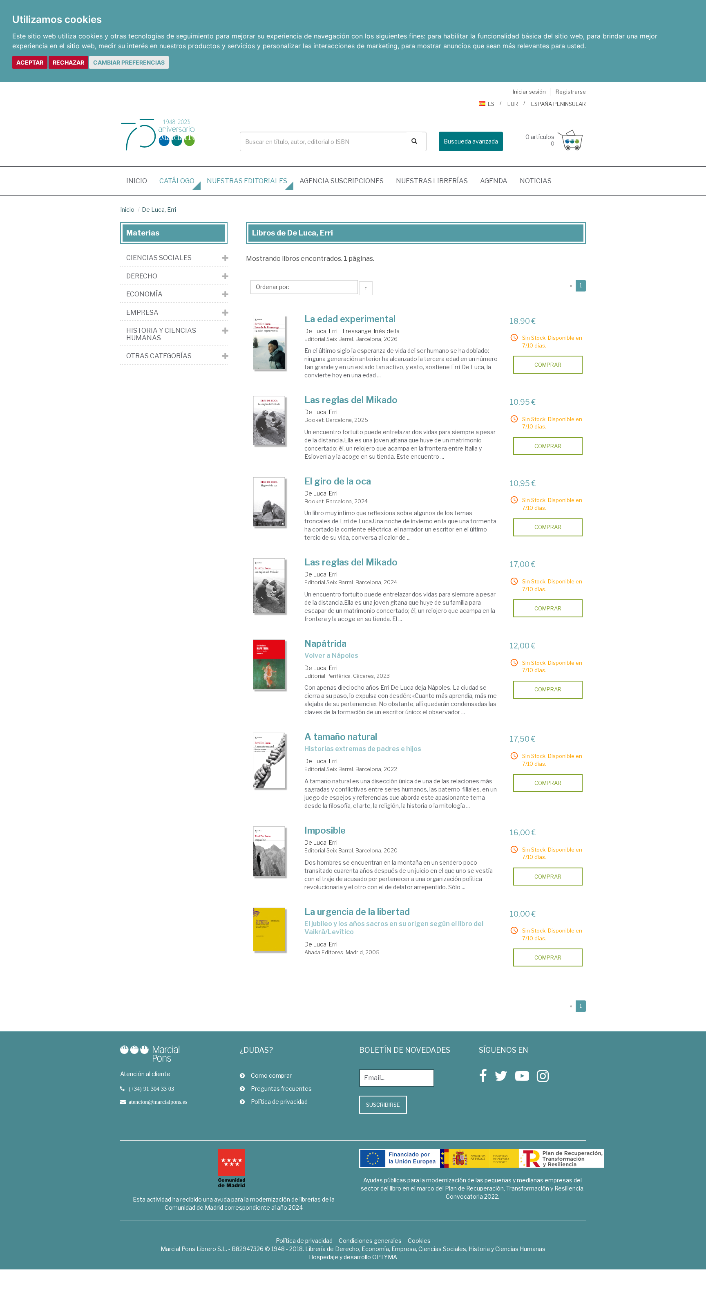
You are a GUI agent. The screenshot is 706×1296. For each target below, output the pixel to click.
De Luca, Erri (159, 209)
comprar (547, 364)
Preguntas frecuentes (281, 1088)
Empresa (142, 312)
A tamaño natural (340, 736)
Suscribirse (383, 1104)
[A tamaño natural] (269, 760)
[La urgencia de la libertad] (269, 929)
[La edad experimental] (269, 342)
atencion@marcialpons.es (158, 1102)
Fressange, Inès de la (371, 330)
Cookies (419, 1240)
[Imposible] (269, 851)
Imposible (325, 830)
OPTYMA (384, 1256)
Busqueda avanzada (471, 141)
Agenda (493, 181)
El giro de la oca (337, 481)
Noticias (536, 181)
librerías (432, 181)
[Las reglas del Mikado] (269, 420)
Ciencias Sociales (159, 258)
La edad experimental (349, 319)
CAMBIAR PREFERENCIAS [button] (129, 62)
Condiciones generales (370, 1240)
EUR (512, 104)
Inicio (139, 181)
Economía (144, 294)
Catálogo (176, 181)
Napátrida (325, 643)
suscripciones (341, 181)
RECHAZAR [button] (68, 62)
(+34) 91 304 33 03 (151, 1089)
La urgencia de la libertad (357, 911)
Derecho (141, 276)
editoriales (247, 181)
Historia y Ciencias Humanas (161, 334)
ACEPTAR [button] (29, 62)
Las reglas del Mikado (351, 400)
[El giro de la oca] (269, 502)
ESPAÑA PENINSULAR (558, 104)
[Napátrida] (269, 664)
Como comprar (271, 1075)
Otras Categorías (159, 356)
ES (491, 104)
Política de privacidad (279, 1101)
